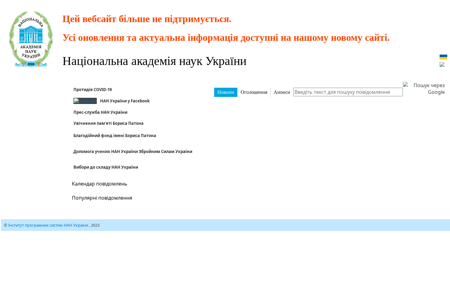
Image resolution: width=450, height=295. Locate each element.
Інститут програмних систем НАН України (48, 225)
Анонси (282, 92)
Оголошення (254, 92)
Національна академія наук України (154, 60)
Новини (225, 92)
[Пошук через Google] (424, 88)
